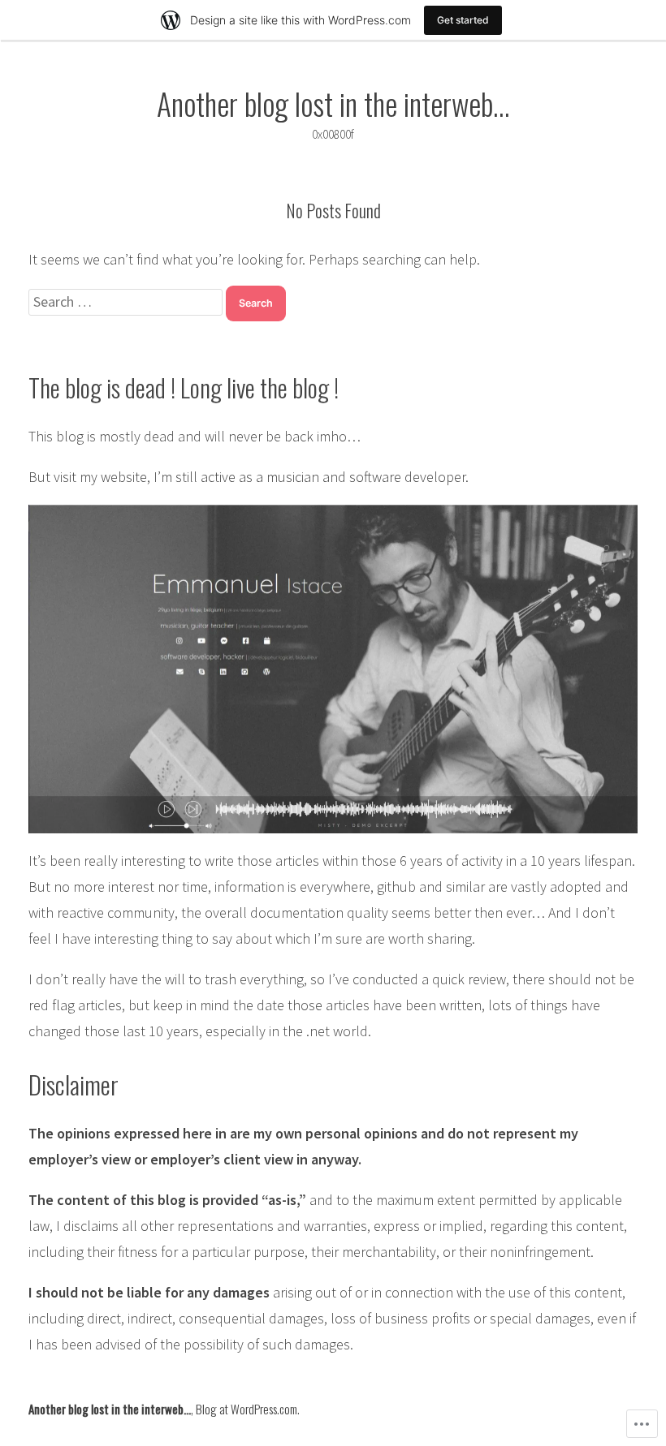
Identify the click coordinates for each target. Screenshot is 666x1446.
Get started (463, 20)
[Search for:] (127, 301)
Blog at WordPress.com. (248, 1409)
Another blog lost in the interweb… (333, 103)
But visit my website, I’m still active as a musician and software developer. (248, 476)
